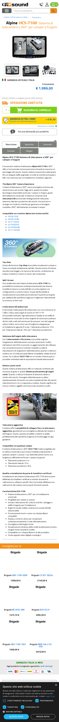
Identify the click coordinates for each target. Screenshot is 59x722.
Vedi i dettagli (46, 666)
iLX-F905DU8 (13, 224)
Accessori (49, 144)
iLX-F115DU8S (14, 230)
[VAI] (53, 10)
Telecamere (36, 17)
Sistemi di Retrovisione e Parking (16, 17)
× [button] (56, 685)
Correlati (13, 150)
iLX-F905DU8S (14, 227)
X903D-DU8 (13, 216)
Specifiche (29, 144)
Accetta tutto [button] (16, 716)
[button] (29, 711)
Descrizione (11, 144)
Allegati (29, 151)
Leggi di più (50, 696)
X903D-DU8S (13, 219)
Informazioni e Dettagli (45, 126)
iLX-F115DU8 (13, 221)
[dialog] (29, 702)
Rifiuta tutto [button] (43, 716)
